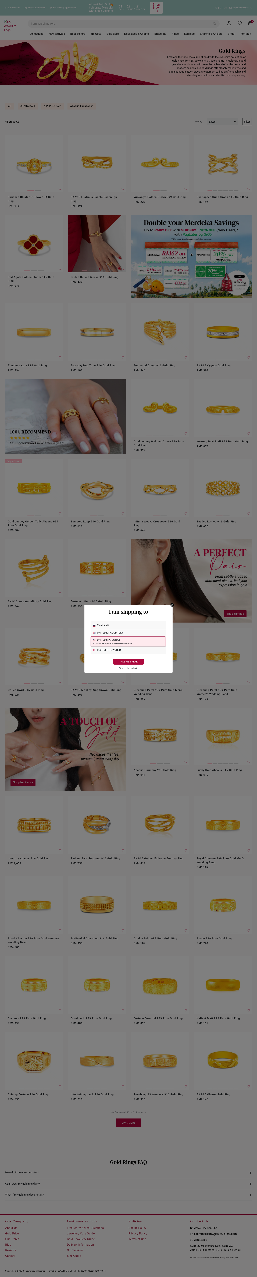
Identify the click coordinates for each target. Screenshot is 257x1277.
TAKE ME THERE (128, 661)
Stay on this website (128, 668)
